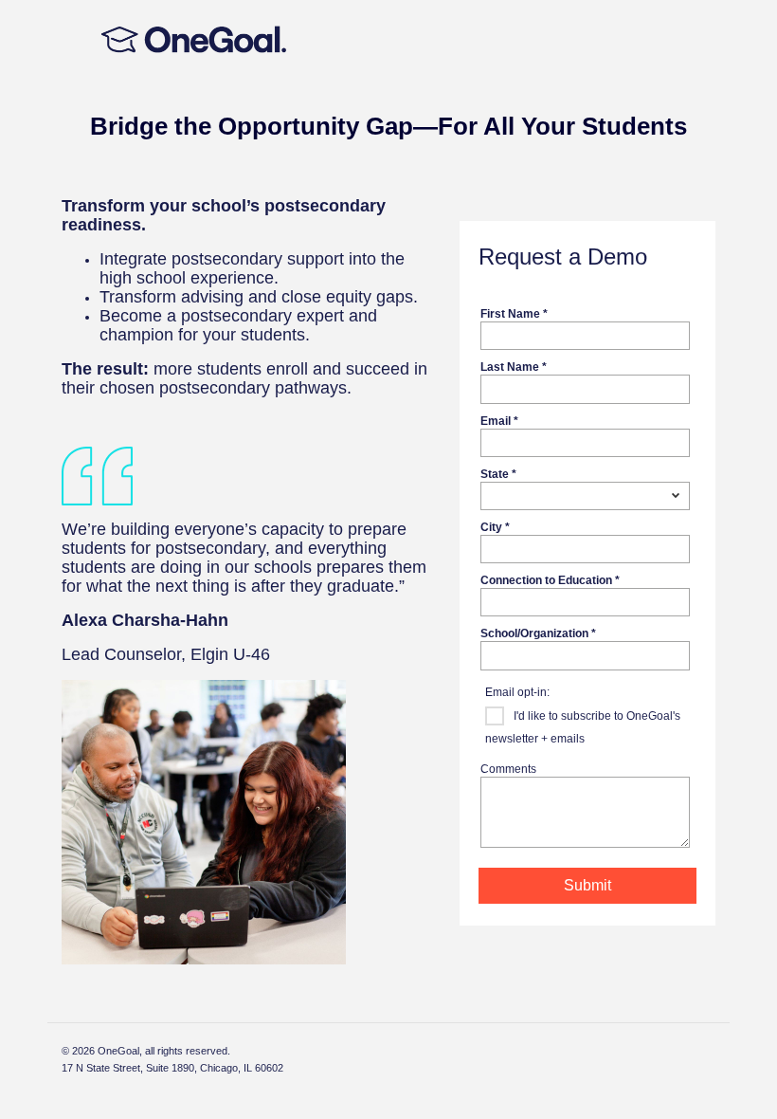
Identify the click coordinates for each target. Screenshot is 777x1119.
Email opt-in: (517, 692)
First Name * (514, 313)
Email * (499, 420)
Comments (508, 768)
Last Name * (513, 366)
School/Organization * (538, 633)
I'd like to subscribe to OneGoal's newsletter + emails (582, 727)
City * (495, 527)
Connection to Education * (550, 580)
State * (498, 474)
